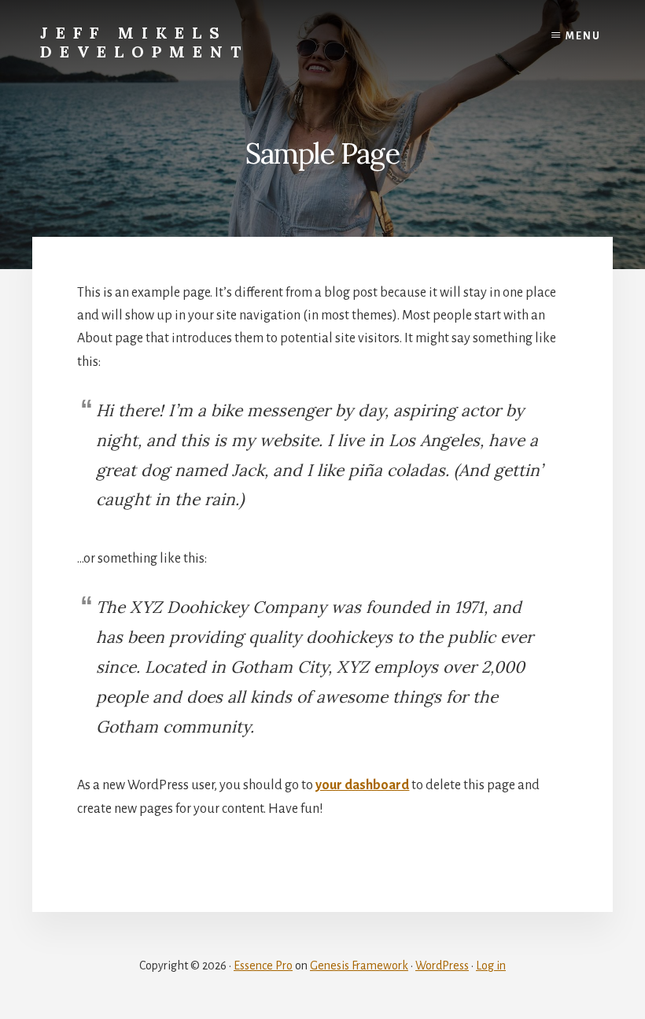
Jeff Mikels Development (144, 42)
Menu (583, 36)
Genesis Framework (359, 965)
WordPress (442, 965)
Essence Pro (263, 965)
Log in (491, 965)
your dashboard (362, 785)
